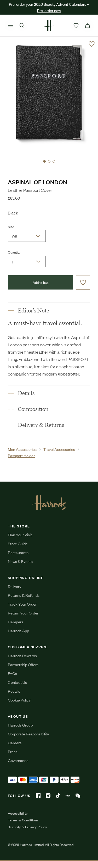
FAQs (12, 673)
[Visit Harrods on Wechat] (78, 795)
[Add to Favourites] (92, 44)
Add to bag (41, 282)
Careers (14, 742)
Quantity (14, 252)
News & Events (20, 561)
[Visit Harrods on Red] (68, 795)
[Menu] (10, 25)
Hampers (15, 621)
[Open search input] (22, 25)
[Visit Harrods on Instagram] (48, 795)
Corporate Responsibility (28, 733)
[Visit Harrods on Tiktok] (58, 795)
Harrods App (18, 630)
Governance (18, 760)
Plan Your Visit (20, 534)
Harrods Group (20, 725)
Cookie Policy (19, 700)
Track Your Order (22, 604)
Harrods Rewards (22, 655)
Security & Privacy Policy (27, 827)
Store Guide (18, 543)
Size (11, 226)
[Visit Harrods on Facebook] (38, 795)
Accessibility (18, 813)
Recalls (14, 691)
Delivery (14, 586)
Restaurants (18, 552)
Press (12, 751)
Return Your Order (23, 613)
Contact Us (17, 682)
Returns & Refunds (23, 595)
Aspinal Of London (37, 182)
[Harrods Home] (49, 25)
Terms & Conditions (23, 820)
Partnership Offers (23, 664)
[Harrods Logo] (49, 502)
